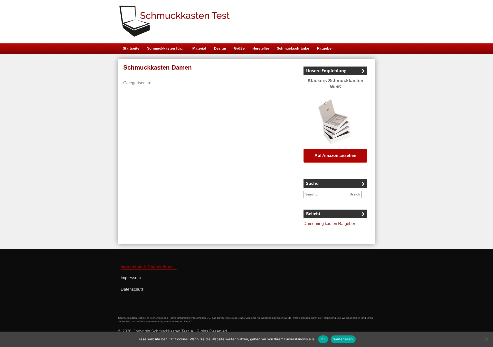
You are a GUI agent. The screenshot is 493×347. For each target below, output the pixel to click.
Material (199, 48)
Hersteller (260, 48)
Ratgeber (325, 48)
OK (323, 339)
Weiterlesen (343, 339)
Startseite (131, 48)
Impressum (131, 278)
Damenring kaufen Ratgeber (329, 223)
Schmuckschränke (293, 48)
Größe (239, 48)
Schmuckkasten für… (166, 48)
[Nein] (486, 339)
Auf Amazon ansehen (335, 155)
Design (220, 48)
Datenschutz (132, 289)
